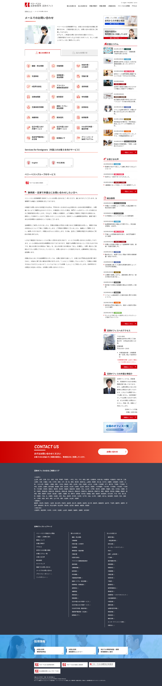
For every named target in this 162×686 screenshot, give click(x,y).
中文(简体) (130, 2)
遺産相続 (74, 564)
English (124, 2)
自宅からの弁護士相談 (43, 550)
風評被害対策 (112, 561)
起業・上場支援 (112, 554)
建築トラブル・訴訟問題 (79, 581)
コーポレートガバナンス (115, 547)
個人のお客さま (71, 6)
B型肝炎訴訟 (75, 557)
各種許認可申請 (112, 608)
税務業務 (74, 598)
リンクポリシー (41, 577)
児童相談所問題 (76, 578)
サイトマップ (40, 564)
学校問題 (74, 574)
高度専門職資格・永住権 (79, 612)
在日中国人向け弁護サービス (80, 601)
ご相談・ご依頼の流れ (43, 537)
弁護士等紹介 (93, 6)
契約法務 (110, 544)
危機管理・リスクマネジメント (117, 595)
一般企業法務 (112, 540)
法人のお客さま (82, 6)
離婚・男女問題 (76, 537)
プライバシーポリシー (43, 574)
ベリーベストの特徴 (124, 6)
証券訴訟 (74, 588)
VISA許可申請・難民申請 (79, 608)
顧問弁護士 (111, 537)
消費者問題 (75, 567)
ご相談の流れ (112, 6)
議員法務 (110, 618)
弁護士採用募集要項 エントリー (76, 650)
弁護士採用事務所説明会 (41, 650)
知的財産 (110, 578)
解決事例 (39, 560)
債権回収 (110, 591)
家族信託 (74, 595)
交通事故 (74, 547)
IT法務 (110, 557)
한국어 (135, 2)
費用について (40, 540)
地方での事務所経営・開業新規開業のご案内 (110, 650)
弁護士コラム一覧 (42, 554)
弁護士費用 (102, 6)
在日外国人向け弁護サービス (80, 605)
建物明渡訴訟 (112, 588)
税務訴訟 (110, 567)
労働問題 (74, 540)
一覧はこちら (128, 152)
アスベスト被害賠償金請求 (80, 561)
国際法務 (110, 605)
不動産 (110, 581)
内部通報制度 (112, 598)
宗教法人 (110, 625)
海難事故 (74, 591)
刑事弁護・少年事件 (78, 544)
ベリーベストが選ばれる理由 (45, 533)
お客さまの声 (40, 557)
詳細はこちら (128, 367)
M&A (109, 551)
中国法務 (110, 601)
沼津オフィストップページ (43, 526)
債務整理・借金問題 (78, 551)
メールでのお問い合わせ (44, 570)
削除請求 (74, 571)
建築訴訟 (110, 584)
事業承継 (110, 612)
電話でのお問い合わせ (43, 567)
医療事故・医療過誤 (78, 584)
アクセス (134, 6)
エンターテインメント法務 (116, 622)
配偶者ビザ (75, 615)
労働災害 (74, 554)
